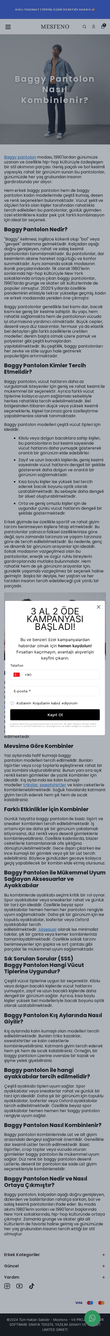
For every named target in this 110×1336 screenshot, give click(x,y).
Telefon (16, 665)
